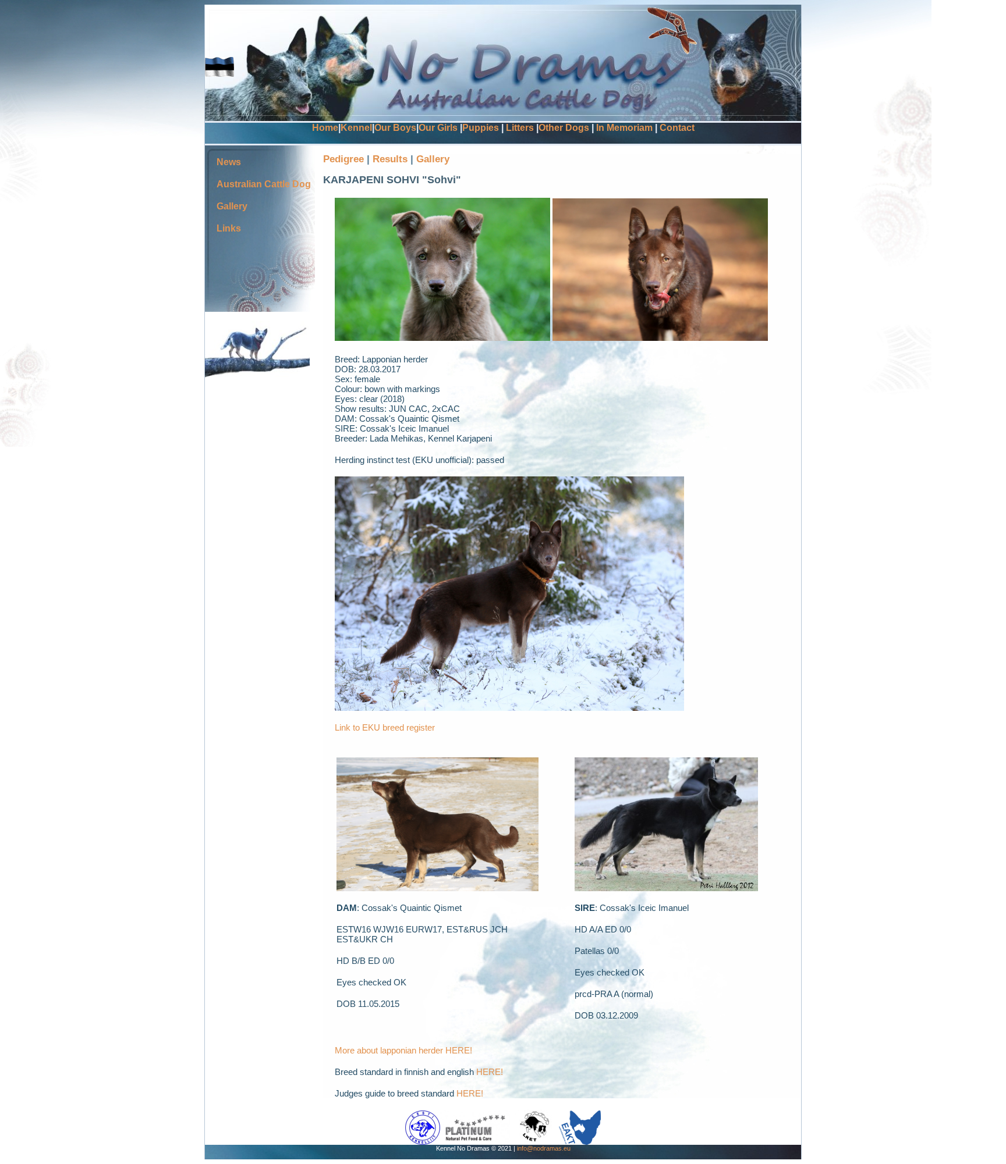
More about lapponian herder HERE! (403, 1050)
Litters (520, 128)
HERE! (489, 1072)
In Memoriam (624, 128)
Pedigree (343, 159)
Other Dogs (564, 128)
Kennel (356, 128)
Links (229, 228)
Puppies (480, 128)
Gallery (232, 206)
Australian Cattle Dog (264, 184)
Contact (677, 128)
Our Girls (438, 128)
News (229, 162)
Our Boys (395, 128)
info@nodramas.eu (544, 1148)
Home (325, 128)
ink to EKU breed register (387, 727)
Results (391, 159)
